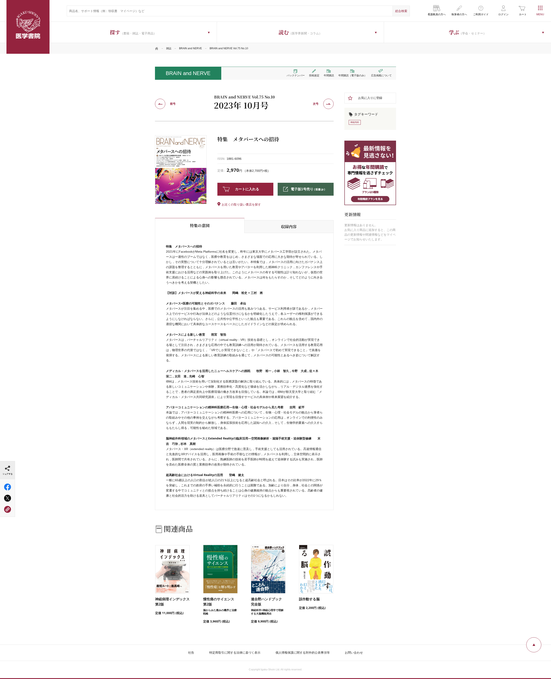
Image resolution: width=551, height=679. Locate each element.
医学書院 (28, 27)
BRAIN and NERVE (190, 48)
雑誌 (168, 48)
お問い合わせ (354, 652)
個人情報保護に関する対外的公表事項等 (303, 652)
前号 (173, 103)
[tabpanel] (181, 169)
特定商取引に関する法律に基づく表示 (234, 652)
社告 (191, 652)
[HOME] (156, 48)
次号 (316, 103)
